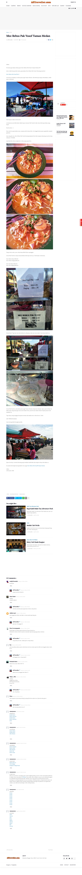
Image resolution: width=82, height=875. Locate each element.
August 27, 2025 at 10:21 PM (20, 727)
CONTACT (66, 865)
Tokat (11, 814)
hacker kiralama (13, 746)
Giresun (11, 826)
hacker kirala (12, 748)
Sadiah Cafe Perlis (33, 525)
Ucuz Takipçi (12, 764)
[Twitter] (50, 39)
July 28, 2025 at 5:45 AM (20, 711)
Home (7, 32)
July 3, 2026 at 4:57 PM (20, 789)
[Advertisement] (41, 18)
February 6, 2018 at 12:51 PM (25, 590)
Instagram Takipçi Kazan (15, 765)
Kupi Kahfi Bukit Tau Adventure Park (40, 509)
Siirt (10, 824)
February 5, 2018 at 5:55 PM (22, 581)
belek (11, 720)
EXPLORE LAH (55, 5)
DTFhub (24, 777)
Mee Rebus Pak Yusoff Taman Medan (36, 465)
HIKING (19, 5)
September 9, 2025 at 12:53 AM (21, 743)
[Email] (52, 39)
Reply (11, 585)
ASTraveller (16, 590)
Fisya (11, 696)
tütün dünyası (12, 733)
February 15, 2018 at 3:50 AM (21, 676)
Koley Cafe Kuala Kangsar (36, 542)
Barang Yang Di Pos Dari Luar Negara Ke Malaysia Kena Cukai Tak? (62, 117)
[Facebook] (48, 39)
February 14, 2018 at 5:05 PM (22, 661)
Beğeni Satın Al (13, 762)
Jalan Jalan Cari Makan (32, 539)
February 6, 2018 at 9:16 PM (20, 596)
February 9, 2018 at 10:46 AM (25, 655)
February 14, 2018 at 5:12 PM (25, 670)
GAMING (62, 5)
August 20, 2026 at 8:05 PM (20, 811)
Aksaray (11, 821)
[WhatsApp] (23, 498)
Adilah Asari (13, 613)
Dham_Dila (13, 676)
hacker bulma (12, 730)
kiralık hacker (12, 715)
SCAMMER (68, 5)
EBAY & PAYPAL (36, 5)
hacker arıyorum (13, 716)
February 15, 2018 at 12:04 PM (17, 696)
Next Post (50, 849)
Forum (11, 793)
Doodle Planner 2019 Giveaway (61, 124)
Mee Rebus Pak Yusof (14, 494)
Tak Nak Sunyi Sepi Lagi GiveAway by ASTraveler (62, 132)
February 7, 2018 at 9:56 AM (25, 606)
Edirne (11, 823)
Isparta (11, 820)
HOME (8, 5)
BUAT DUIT (44, 5)
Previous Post (9, 849)
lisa (10, 645)
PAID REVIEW (73, 865)
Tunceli (11, 816)
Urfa (10, 817)
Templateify (13, 865)
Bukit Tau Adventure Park (33, 506)
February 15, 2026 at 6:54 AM (21, 772)
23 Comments (23, 39)
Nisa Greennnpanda (15, 628)
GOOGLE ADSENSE (26, 5)
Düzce (11, 819)
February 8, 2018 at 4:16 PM (25, 638)
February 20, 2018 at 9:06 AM (25, 689)
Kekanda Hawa (13, 661)
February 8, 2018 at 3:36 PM (25, 628)
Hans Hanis (13, 596)
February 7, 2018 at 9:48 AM (21, 613)
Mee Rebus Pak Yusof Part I (12, 74)
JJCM (49, 5)
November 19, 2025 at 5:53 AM (21, 759)
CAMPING (13, 5)
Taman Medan (22, 494)
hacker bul (12, 751)
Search (72, 2)
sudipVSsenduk (14, 581)
